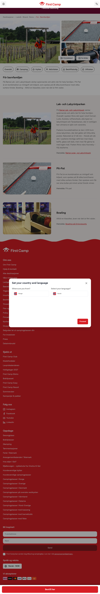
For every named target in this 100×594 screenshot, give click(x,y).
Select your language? (61, 289)
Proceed (83, 321)
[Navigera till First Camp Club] (3, 3)
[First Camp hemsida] (50, 4)
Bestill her (50, 589)
